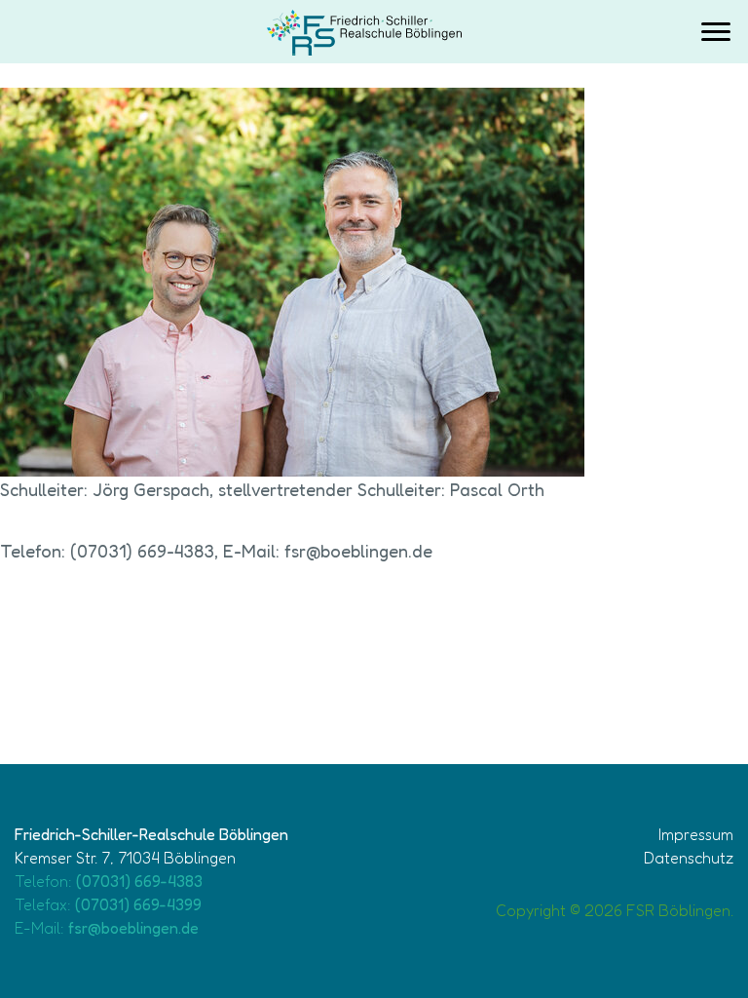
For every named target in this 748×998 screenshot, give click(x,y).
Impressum (695, 834)
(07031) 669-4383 (139, 881)
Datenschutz (688, 857)
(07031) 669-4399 (138, 904)
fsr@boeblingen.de (133, 928)
